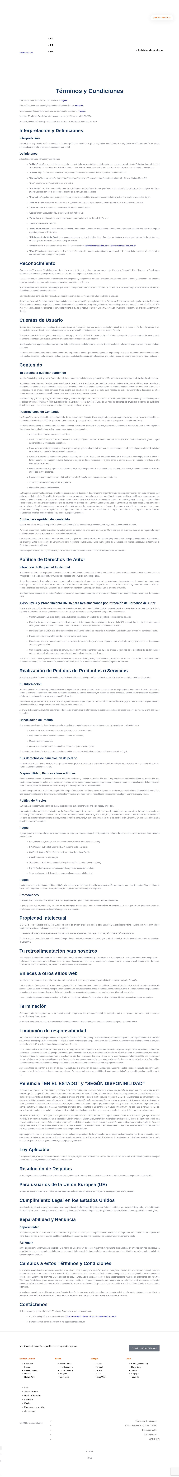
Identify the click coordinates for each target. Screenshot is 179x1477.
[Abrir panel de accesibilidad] (1, 1448)
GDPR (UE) (154, 1439)
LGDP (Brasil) (150, 1435)
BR (51, 51)
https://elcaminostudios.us (96, 246)
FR (51, 45)
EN (51, 39)
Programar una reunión (34, 1407)
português (79, 106)
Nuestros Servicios (32, 1395)
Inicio (26, 1388)
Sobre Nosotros (31, 1391)
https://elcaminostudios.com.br (122, 246)
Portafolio (28, 1399)
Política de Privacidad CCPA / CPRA (140, 1426)
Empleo (27, 1403)
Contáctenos (29, 1411)
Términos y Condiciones (145, 1421)
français (82, 111)
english (64, 100)
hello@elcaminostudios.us (150, 50)
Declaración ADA (148, 1430)
